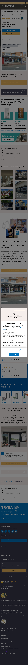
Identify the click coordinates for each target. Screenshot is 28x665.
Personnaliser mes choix (13, 350)
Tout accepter (14, 354)
